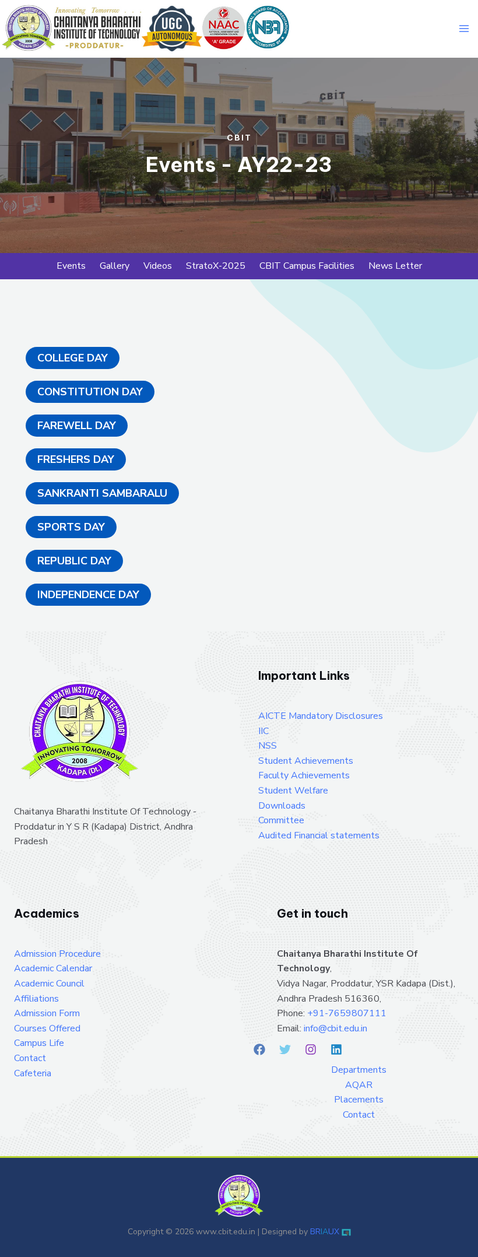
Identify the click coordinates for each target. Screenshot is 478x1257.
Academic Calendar (53, 968)
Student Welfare (293, 790)
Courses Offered (47, 1028)
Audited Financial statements (318, 835)
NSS (267, 745)
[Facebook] (259, 1049)
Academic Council (49, 983)
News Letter (395, 265)
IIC (263, 731)
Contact (30, 1058)
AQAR (358, 1085)
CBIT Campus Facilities (306, 265)
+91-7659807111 (346, 1013)
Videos (157, 265)
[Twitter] (285, 1049)
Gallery (114, 265)
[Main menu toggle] (464, 28)
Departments (358, 1069)
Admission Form (47, 1013)
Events (71, 265)
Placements (359, 1099)
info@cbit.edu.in (335, 1028)
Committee (281, 820)
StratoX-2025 (215, 265)
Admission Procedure (57, 953)
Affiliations (36, 998)
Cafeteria (32, 1073)
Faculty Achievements (304, 775)
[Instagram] (311, 1049)
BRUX (324, 1231)
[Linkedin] (336, 1049)
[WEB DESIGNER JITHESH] (346, 1231)
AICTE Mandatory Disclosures (320, 716)
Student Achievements (305, 760)
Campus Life (39, 1043)
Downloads (281, 805)
